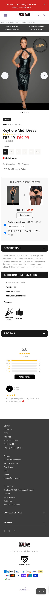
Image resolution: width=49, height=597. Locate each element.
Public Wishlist (10, 444)
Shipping (25, 164)
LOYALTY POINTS (37, 30)
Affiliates (7, 437)
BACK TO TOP (25, 590)
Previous (4, 75)
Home (3, 22)
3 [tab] (24, 112)
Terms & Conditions (12, 505)
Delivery (7, 426)
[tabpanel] (24, 73)
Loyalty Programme (12, 478)
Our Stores (8, 429)
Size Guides (8, 467)
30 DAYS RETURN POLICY (37, 26)
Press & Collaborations (13, 448)
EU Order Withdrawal (12, 460)
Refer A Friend (9, 497)
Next (44, 75)
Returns (7, 456)
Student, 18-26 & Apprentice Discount (19, 490)
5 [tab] (28, 112)
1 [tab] (21, 112)
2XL (37, 152)
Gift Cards (8, 501)
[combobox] (16, 227)
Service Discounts (11, 463)
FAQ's (6, 433)
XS (5, 152)
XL (31, 152)
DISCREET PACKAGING (12, 30)
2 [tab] (22, 112)
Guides (7, 474)
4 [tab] (26, 112)
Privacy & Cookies (11, 440)
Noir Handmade (13, 22)
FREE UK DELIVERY (12, 26)
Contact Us (8, 486)
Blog (6, 471)
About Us (7, 494)
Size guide (10, 164)
